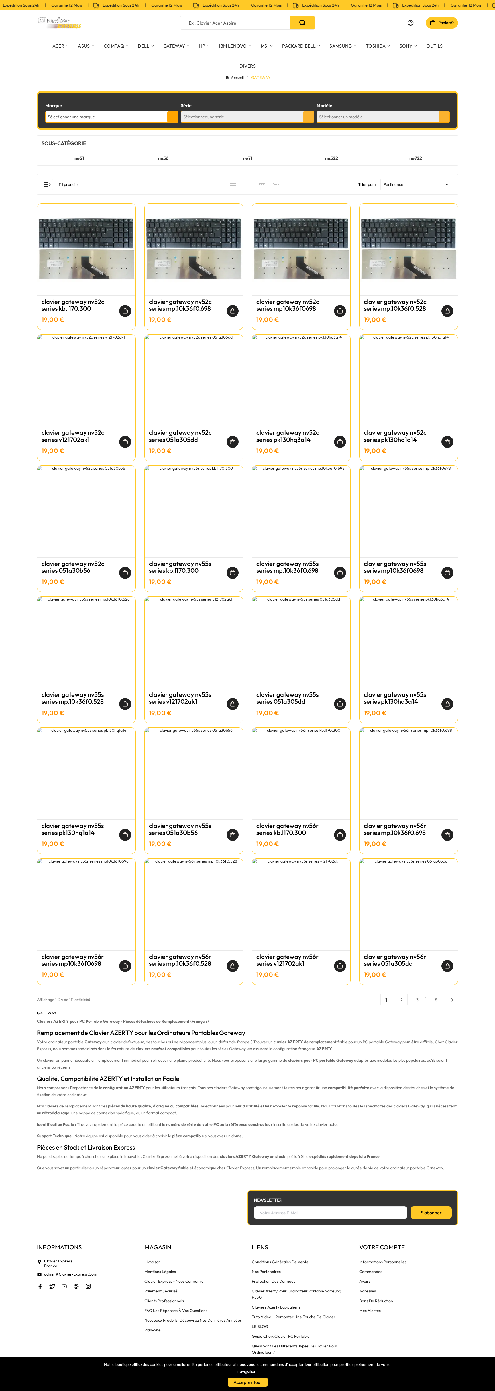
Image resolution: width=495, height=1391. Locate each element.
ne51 (79, 158)
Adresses (367, 1291)
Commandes (370, 1271)
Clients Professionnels (164, 1300)
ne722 (415, 158)
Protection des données (273, 1281)
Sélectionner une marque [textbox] (71, 116)
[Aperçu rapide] (86, 255)
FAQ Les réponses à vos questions (175, 1310)
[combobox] (111, 117)
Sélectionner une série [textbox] (203, 116)
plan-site (152, 1330)
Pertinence (417, 184)
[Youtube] (64, 1286)
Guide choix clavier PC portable (281, 1336)
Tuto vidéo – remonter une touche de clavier (293, 1316)
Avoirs (364, 1281)
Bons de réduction (376, 1300)
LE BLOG (260, 1326)
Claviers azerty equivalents (276, 1307)
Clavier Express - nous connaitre (174, 1281)
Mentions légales (160, 1271)
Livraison (152, 1261)
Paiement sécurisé (161, 1291)
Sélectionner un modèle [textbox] (341, 116)
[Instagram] (88, 1286)
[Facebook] (40, 1286)
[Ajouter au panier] (125, 311)
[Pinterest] (76, 1286)
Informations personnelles (382, 1261)
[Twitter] (52, 1286)
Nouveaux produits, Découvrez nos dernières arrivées (193, 1320)
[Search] (302, 23)
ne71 (247, 158)
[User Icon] (410, 23)
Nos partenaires (266, 1271)
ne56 (163, 158)
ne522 (331, 158)
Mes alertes (370, 1310)
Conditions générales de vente (280, 1261)
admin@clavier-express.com (70, 1274)
